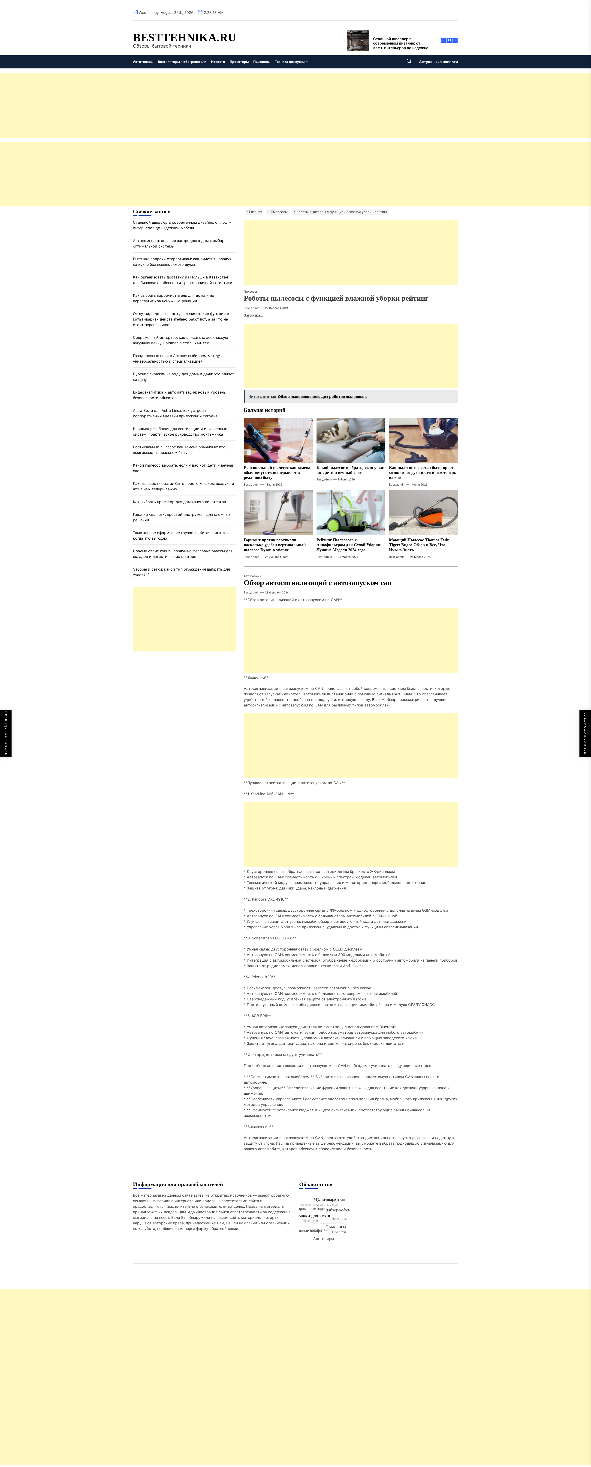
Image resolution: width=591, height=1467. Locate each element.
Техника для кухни (290, 62)
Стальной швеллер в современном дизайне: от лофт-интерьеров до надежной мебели (182, 225)
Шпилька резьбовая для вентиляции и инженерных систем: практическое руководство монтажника (180, 431)
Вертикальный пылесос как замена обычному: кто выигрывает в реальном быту (277, 472)
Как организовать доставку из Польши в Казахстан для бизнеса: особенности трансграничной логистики (182, 280)
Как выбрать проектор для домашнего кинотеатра (179, 501)
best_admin (251, 308)
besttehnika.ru (184, 37)
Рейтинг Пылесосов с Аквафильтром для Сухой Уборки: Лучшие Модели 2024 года (349, 545)
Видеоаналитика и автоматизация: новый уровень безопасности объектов (179, 395)
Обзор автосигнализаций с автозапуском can (318, 582)
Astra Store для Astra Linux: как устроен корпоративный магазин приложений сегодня (175, 413)
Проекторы (239, 62)
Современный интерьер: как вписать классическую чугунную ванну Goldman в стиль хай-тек (180, 340)
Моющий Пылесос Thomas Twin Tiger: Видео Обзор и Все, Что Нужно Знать (419, 545)
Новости (218, 62)
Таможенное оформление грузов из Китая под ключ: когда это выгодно (181, 535)
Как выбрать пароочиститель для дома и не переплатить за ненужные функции (173, 298)
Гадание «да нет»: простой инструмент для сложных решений (181, 517)
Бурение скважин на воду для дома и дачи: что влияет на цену (183, 377)
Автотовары (143, 62)
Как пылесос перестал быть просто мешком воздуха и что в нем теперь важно (422, 472)
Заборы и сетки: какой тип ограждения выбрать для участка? (181, 572)
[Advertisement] (138, 105)
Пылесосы (261, 62)
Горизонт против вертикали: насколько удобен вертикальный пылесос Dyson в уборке (275, 545)
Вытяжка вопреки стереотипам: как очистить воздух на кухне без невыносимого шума (182, 262)
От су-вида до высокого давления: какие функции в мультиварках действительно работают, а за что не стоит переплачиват (181, 319)
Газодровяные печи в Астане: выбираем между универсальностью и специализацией (176, 358)
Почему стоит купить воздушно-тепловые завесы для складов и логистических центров (182, 554)
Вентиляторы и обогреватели (182, 62)
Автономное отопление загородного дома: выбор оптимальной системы (178, 243)
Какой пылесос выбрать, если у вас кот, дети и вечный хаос (183, 468)
